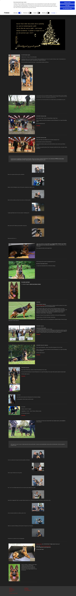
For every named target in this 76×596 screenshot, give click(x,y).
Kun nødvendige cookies (67, 8)
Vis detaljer (53, 12)
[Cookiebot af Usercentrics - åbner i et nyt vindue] (6, 13)
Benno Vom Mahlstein (50, 158)
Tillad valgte (67, 5)
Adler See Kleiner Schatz (37, 158)
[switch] (30, 13)
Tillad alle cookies (67, 2)
